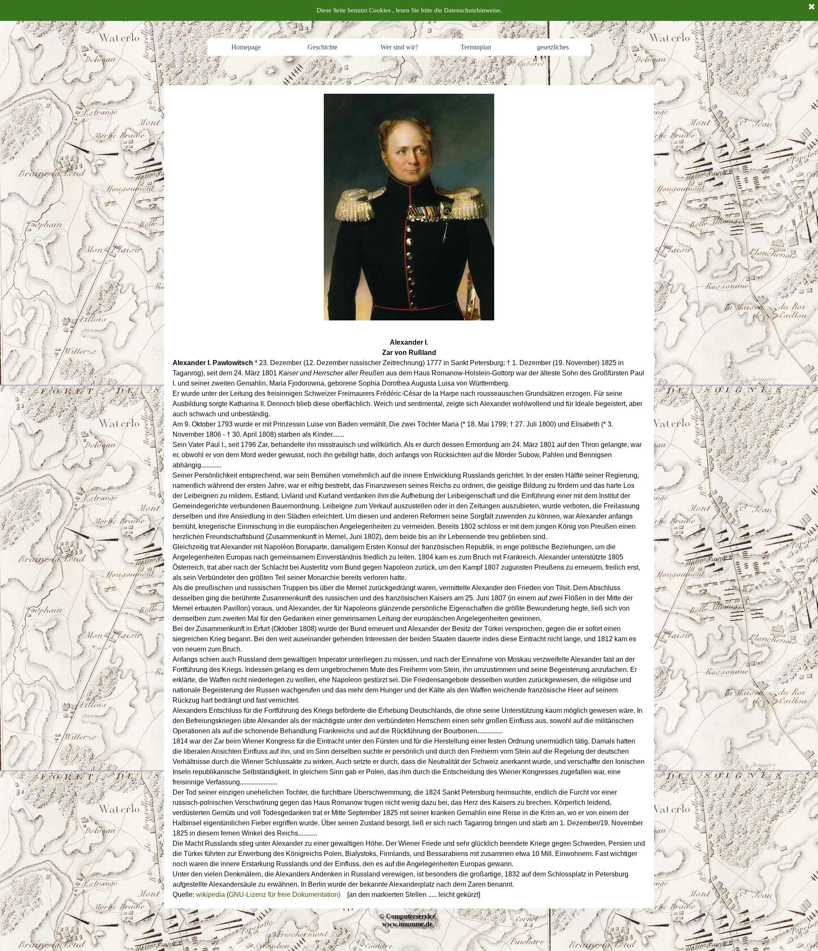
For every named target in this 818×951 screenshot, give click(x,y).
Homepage (246, 47)
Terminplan (476, 47)
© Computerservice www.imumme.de (407, 920)
